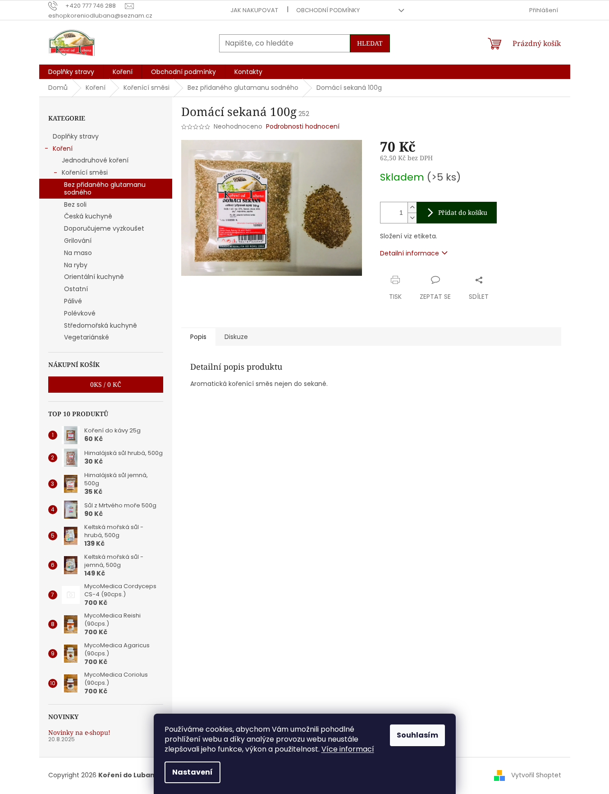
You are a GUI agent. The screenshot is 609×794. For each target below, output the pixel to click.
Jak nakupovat (254, 10)
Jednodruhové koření (95, 160)
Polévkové (80, 313)
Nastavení (192, 772)
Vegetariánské (86, 337)
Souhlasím (417, 735)
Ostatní (76, 288)
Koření (63, 148)
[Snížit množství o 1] (412, 218)
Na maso (78, 252)
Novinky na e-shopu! (79, 732)
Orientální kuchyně (94, 276)
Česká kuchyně (88, 216)
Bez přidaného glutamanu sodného (105, 188)
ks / (105, 384)
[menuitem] (71, 72)
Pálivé (73, 301)
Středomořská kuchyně (100, 325)
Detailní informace (409, 253)
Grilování (78, 240)
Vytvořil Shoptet (536, 775)
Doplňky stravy (76, 136)
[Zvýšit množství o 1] (412, 207)
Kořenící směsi (85, 172)
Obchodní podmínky (328, 10)
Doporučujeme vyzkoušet (104, 228)
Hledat (370, 43)
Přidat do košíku (462, 212)
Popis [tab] (198, 336)
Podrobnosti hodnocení (302, 126)
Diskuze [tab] (236, 336)
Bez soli (75, 204)
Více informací (347, 749)
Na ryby (75, 264)
